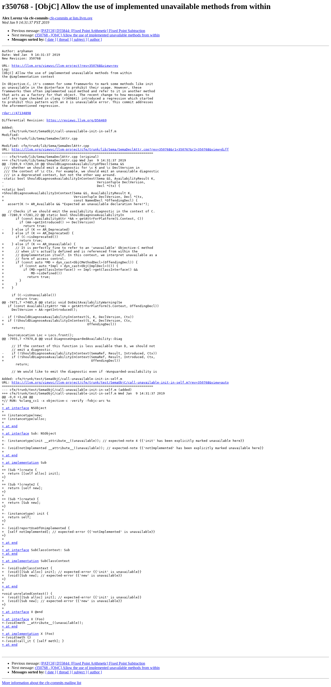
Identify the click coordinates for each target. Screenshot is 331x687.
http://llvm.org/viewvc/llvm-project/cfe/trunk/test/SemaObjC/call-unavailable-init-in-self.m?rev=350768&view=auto (120, 382)
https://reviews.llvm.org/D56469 (77, 120)
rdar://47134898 (16, 113)
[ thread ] (64, 39)
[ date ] (50, 39)
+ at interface (15, 408)
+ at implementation (20, 462)
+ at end (9, 426)
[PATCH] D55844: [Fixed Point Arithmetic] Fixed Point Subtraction (93, 31)
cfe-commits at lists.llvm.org (70, 18)
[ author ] (95, 39)
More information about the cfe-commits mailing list (41, 683)
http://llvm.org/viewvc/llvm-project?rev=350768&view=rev (65, 65)
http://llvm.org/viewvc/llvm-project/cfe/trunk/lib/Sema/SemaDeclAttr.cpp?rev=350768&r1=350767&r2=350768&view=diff (120, 149)
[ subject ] (79, 39)
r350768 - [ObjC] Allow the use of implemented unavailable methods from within (97, 35)
